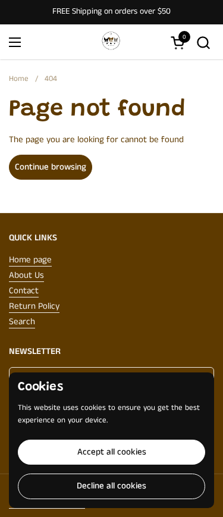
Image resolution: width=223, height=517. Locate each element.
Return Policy (34, 306)
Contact (24, 290)
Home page (30, 259)
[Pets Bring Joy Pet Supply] (110, 42)
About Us (26, 275)
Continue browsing (50, 167)
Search (22, 321)
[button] (203, 42)
